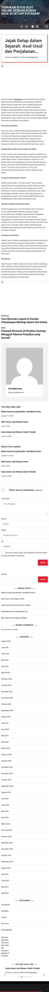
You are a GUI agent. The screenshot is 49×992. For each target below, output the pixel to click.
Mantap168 (18, 99)
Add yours (39, 490)
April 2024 (5, 817)
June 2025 (5, 729)
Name (3, 519)
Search (4, 574)
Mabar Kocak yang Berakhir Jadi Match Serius (21, 412)
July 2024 (4, 799)
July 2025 (4, 723)
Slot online (5, 945)
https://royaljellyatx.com (16, 392)
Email (3, 530)
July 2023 (4, 874)
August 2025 (6, 717)
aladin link (5, 940)
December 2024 (7, 767)
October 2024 (6, 780)
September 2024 (7, 786)
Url (2, 541)
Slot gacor (5, 943)
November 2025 (7, 698)
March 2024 (5, 824)
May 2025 (5, 736)
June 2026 (5, 654)
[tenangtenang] (24, 366)
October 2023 (6, 855)
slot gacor (5, 951)
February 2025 (6, 755)
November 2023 (7, 849)
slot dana (4, 956)
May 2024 (5, 811)
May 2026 (5, 660)
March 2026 (5, 673)
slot (2, 948)
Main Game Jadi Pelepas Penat (14, 422)
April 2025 (5, 742)
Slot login (4, 937)
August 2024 (6, 792)
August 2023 (6, 868)
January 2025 (6, 761)
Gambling (4, 911)
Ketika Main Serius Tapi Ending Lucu (14, 611)
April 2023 (5, 893)
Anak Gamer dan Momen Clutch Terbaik (18, 432)
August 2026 (6, 641)
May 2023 (5, 887)
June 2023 (5, 880)
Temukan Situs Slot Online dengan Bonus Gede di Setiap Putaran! (20, 10)
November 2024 (7, 773)
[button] (5, 975)
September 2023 (7, 862)
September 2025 (7, 710)
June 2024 (5, 805)
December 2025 (7, 692)
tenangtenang (32, 57)
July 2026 (4, 647)
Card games (5, 905)
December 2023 (7, 843)
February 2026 (6, 679)
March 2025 (5, 748)
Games (3, 917)
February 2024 (6, 830)
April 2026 (5, 666)
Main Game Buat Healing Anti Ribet (14, 618)
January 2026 (6, 685)
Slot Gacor (5, 924)
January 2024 (6, 836)
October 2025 (6, 704)
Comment (5, 498)
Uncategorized (6, 930)
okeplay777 (5, 953)
